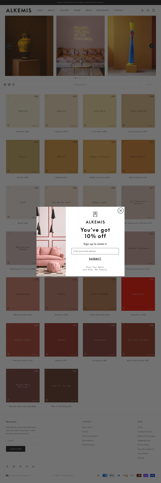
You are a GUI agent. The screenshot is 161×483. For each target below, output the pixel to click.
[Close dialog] (121, 210)
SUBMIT (95, 258)
